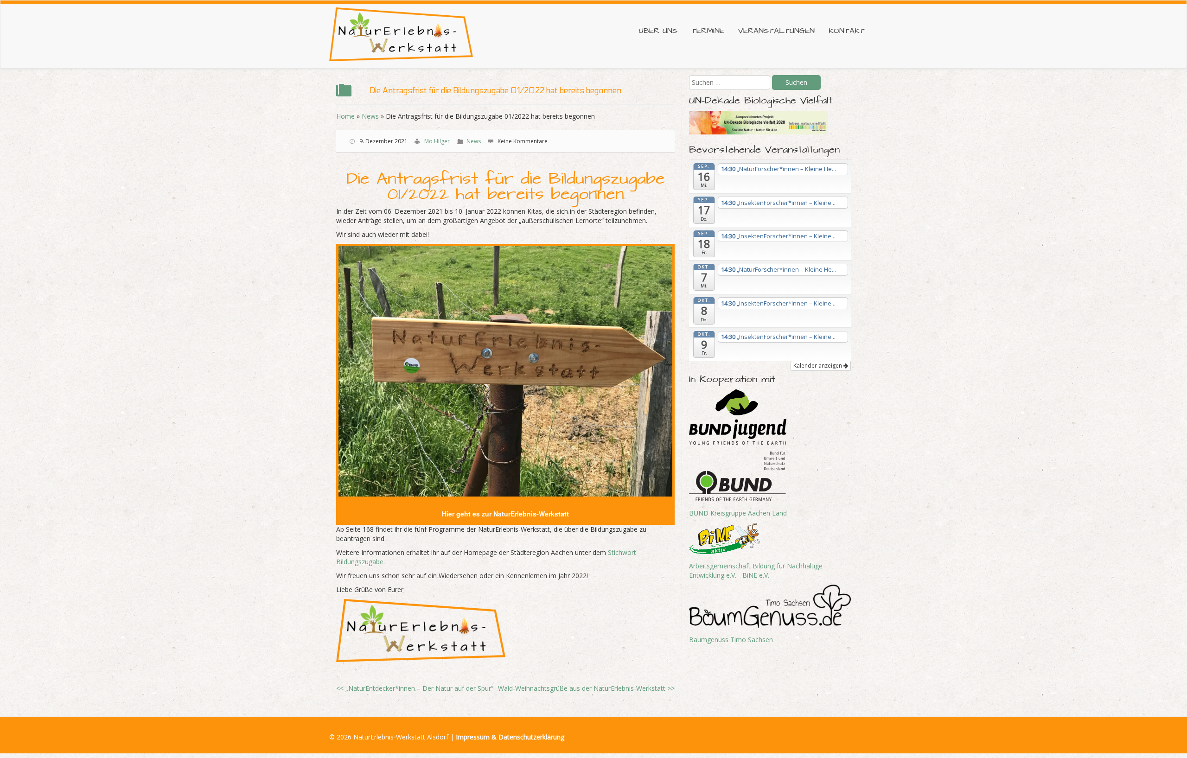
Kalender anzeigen (818, 365)
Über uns (658, 31)
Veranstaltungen (776, 31)
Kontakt (847, 31)
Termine (707, 31)
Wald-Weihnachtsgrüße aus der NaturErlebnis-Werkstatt (586, 688)
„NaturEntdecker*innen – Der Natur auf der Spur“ (414, 688)
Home (345, 116)
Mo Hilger (437, 141)
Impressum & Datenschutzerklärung (510, 737)
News (370, 116)
